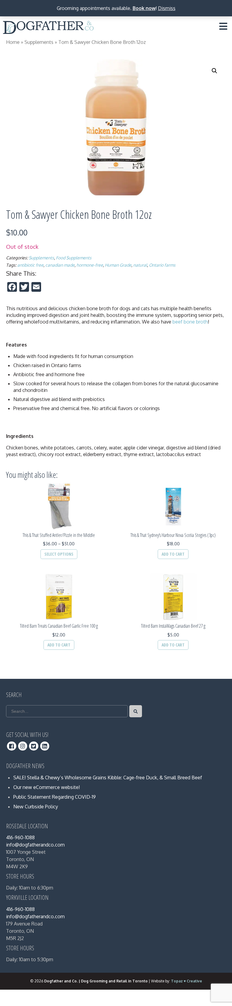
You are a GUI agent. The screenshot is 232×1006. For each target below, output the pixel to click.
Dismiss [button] (167, 8)
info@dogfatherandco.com (35, 845)
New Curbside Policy (35, 807)
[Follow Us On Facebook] (11, 746)
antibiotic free (30, 265)
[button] (214, 70)
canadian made (60, 265)
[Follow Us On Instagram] (22, 746)
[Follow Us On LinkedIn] (45, 746)
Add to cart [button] (173, 554)
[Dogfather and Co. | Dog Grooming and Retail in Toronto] (48, 28)
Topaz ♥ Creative (186, 981)
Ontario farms (162, 265)
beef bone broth (190, 322)
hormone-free (89, 265)
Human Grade (118, 265)
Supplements (38, 42)
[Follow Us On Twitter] (33, 746)
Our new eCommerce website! (46, 787)
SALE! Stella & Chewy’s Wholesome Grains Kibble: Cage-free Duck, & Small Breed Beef (107, 777)
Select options (58, 554)
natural (140, 265)
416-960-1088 (20, 837)
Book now (144, 8)
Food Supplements (74, 257)
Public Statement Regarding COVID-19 (54, 797)
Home (13, 42)
